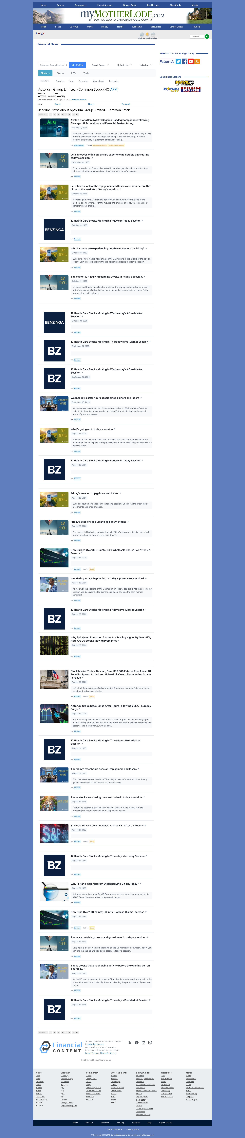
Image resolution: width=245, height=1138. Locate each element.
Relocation (140, 1111)
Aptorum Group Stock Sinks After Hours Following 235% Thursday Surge (111, 707)
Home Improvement (144, 1109)
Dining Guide (130, 5)
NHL (62, 1097)
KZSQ (113, 1099)
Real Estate (153, 5)
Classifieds (175, 5)
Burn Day (64, 1075)
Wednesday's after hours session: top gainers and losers (106, 397)
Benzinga (77, 239)
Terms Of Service (108, 1053)
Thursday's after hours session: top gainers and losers (105, 768)
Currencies (83, 81)
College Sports (67, 1103)
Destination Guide (93, 1090)
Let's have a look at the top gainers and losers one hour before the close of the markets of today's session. (110, 188)
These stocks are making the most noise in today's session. (108, 797)
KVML (113, 1096)
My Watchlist (123, 65)
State (58, 26)
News (43, 5)
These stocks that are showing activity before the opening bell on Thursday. (110, 967)
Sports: (64, 1085)
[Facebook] (137, 1047)
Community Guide (93, 1087)
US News (74, 26)
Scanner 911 (191, 1078)
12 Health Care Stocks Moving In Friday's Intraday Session (107, 220)
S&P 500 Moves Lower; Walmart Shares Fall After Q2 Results (108, 825)
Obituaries (155, 26)
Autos (163, 1081)
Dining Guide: (143, 1072)
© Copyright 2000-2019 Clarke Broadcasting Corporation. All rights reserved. (122, 1135)
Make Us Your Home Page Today (177, 53)
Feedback (105, 1123)
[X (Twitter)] (130, 1047)
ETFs (73, 73)
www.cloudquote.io (96, 1044)
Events (88, 1075)
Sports (60, 5)
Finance (139, 1106)
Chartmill (77, 176)
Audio (188, 1075)
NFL (62, 1088)
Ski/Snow (65, 1081)
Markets (45, 73)
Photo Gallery (191, 1093)
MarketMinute (79, 145)
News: (39, 1072)
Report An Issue (165, 1123)
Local (44, 26)
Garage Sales (166, 1093)
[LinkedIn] (143, 1047)
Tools (86, 73)
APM (113, 89)
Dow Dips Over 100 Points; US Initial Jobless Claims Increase (109, 911)
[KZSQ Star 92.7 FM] (170, 88)
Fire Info (89, 1099)
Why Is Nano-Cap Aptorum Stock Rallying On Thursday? (106, 883)
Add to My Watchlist (78, 100)
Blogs (88, 1084)
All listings (140, 1075)
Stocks (60, 73)
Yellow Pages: (192, 1099)
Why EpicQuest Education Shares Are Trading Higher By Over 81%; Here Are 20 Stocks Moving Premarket (111, 639)
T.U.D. (188, 1090)
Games (114, 1084)
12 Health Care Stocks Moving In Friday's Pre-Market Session (109, 609)
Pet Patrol (90, 1096)
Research (126, 104)
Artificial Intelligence (100, 145)
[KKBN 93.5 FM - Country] (191, 88)
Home (75, 1123)
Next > (75, 114)
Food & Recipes (117, 1087)
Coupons (189, 1096)
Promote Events (167, 1087)
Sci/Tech (39, 1102)
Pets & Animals (167, 1096)
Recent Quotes (98, 65)
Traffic (120, 26)
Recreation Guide (93, 1093)
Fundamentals (142, 1103)
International (98, 81)
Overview (60, 81)
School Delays (176, 26)
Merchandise (166, 1078)
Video (188, 1084)
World (90, 26)
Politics (39, 1093)
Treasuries (114, 81)
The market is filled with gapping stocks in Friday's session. (108, 276)
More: (189, 1072)
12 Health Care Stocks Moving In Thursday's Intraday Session (109, 856)
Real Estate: (142, 1099)
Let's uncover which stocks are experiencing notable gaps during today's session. (110, 156)
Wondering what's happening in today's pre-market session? (109, 578)
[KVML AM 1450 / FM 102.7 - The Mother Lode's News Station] (184, 82)
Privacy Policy (91, 1053)
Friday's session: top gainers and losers (96, 493)
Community (81, 5)
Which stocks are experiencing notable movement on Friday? (109, 248)
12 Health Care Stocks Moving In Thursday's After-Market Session (105, 742)
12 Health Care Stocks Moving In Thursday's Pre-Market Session (111, 341)
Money (104, 26)
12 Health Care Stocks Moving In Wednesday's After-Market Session (107, 315)
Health (88, 1081)
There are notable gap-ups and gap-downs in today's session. (109, 937)
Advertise (136, 1123)
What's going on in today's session (93, 429)
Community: (92, 1072)
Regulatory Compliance (116, 145)
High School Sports (69, 1106)
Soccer (64, 1100)
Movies (114, 1075)
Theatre (114, 1078)
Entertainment (105, 5)
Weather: (65, 1072)
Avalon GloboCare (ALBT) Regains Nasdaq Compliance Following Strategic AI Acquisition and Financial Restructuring (110, 122)
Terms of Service (114, 1129)
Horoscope (115, 1081)
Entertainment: (119, 1072)
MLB (63, 1091)
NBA (63, 1094)
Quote (58, 104)
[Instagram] (150, 1047)
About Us (89, 1123)
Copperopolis (142, 1096)
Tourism (196, 26)
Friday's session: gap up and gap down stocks (100, 521)
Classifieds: (166, 1072)
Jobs (163, 1075)
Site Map (120, 1123)
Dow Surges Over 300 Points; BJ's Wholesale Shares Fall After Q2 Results (110, 551)
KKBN (113, 1102)
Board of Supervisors (195, 1087)
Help (150, 1123)
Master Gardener (143, 1114)
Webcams (137, 26)
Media (195, 5)
